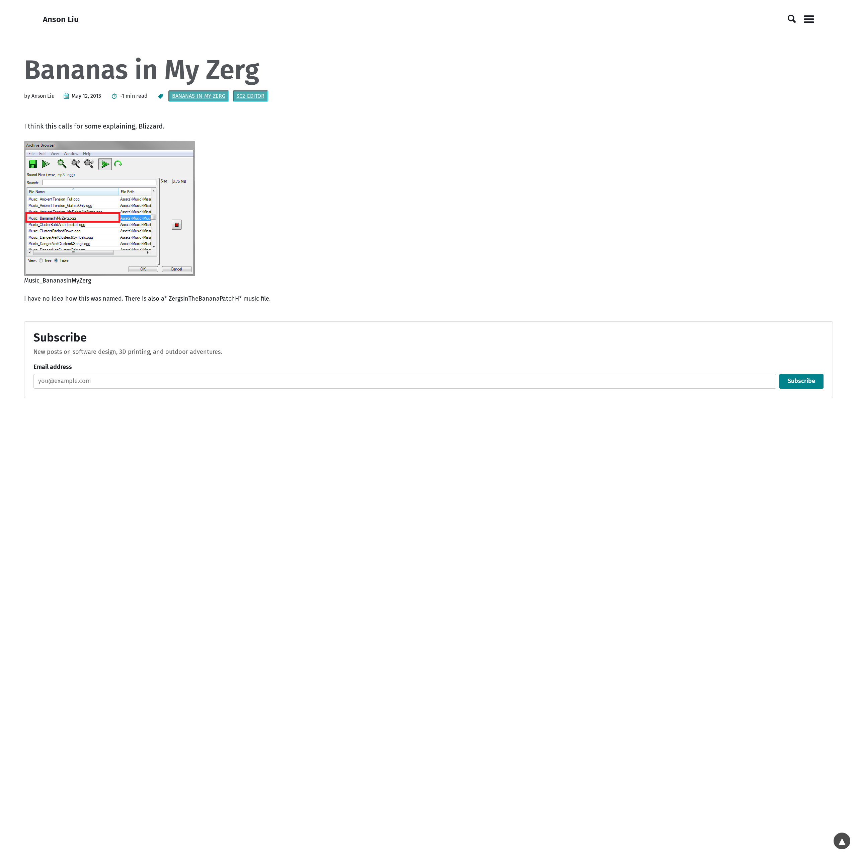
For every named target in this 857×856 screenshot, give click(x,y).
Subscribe (801, 381)
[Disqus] (428, 496)
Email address (52, 367)
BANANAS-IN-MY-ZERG (198, 96)
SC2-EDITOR (250, 96)
